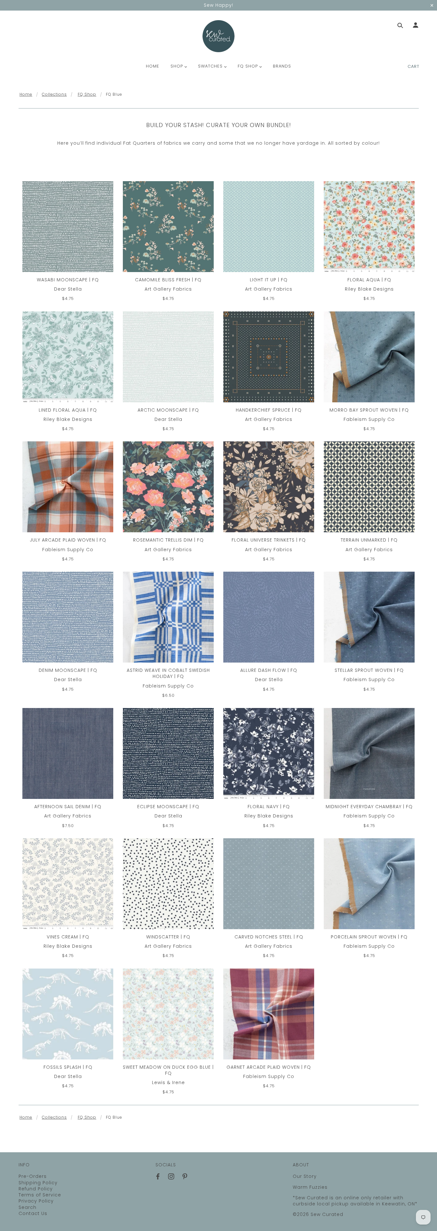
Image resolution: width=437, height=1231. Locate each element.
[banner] (218, 36)
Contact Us (33, 1213)
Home (26, 94)
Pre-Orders (33, 1176)
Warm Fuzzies (310, 1187)
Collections (54, 94)
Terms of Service (40, 1195)
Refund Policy (36, 1189)
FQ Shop (87, 94)
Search (27, 1207)
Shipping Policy (38, 1182)
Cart (413, 66)
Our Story (305, 1176)
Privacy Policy (36, 1201)
